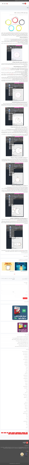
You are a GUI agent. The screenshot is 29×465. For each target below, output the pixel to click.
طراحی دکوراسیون (25, 403)
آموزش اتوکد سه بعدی (25, 354)
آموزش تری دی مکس (25, 359)
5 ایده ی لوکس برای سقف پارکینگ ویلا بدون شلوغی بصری (21, 346)
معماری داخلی (12, 433)
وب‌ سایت (26, 294)
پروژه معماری (26, 373)
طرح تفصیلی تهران (20, 433)
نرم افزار (9, 433)
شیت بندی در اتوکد (12, 271)
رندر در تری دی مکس (25, 394)
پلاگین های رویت (25, 376)
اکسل (26, 370)
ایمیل (13, 291)
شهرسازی (5, 432)
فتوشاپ (26, 410)
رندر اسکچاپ (26, 392)
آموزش (26, 432)
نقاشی (26, 424)
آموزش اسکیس (25, 357)
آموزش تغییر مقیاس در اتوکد (24, 271)
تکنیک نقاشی (26, 381)
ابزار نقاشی (26, 365)
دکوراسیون (26, 384)
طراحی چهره (26, 402)
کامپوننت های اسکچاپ (25, 413)
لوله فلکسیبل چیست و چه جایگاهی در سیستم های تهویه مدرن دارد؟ (20, 338)
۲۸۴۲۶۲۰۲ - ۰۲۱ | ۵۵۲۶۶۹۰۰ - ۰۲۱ (23, 0)
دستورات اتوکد (23, 432)
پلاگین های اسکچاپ (25, 375)
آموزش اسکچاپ (25, 356)
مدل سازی (16, 433)
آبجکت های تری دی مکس (24, 351)
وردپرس (26, 427)
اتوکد (26, 367)
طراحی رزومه (26, 405)
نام (26, 291)
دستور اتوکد (13, 432)
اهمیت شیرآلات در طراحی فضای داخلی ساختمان (22, 343)
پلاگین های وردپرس (25, 378)
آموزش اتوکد (16, 33)
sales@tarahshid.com (17, 0)
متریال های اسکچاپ (25, 421)
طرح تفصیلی (26, 408)
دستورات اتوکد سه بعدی (18, 432)
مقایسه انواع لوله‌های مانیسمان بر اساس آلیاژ (23, 342)
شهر (7, 432)
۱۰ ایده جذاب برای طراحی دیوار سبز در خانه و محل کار (22, 340)
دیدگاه (26, 283)
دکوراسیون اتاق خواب (25, 386)
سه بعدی (10, 432)
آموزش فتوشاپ (25, 362)
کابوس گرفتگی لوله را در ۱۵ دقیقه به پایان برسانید (22, 336)
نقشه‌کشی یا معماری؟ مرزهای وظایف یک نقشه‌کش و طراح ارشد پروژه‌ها (20, 339)
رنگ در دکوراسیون (25, 397)
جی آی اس (26, 383)
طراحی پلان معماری (25, 433)
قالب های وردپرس (25, 411)
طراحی (2, 432)
